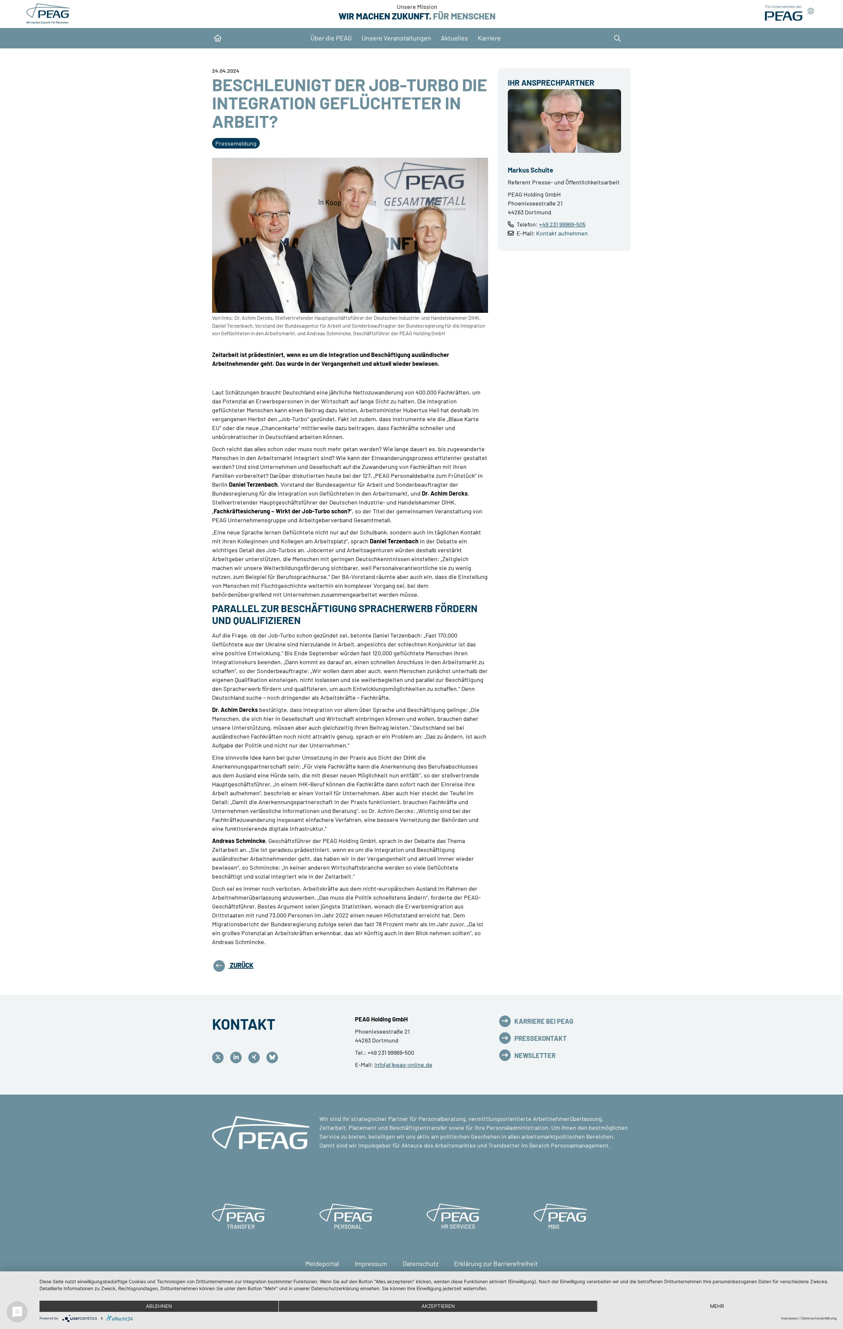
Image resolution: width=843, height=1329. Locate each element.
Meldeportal (322, 1263)
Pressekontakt (540, 1038)
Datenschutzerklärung (819, 1318)
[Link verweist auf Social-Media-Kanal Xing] (255, 1057)
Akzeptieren (438, 1306)
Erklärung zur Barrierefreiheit (496, 1263)
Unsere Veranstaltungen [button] (396, 38)
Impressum (372, 1263)
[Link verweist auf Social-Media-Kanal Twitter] (219, 1057)
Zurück (241, 965)
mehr (717, 1306)
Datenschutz (421, 1263)
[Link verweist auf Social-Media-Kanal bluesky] (273, 1057)
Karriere (489, 38)
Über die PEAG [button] (331, 38)
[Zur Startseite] (49, 13)
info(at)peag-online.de (403, 1064)
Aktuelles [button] (454, 38)
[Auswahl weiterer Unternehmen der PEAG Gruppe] (789, 13)
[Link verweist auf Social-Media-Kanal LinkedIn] (237, 1057)
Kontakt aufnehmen (562, 233)
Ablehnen (159, 1306)
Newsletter (535, 1055)
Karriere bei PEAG (543, 1021)
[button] (616, 38)
